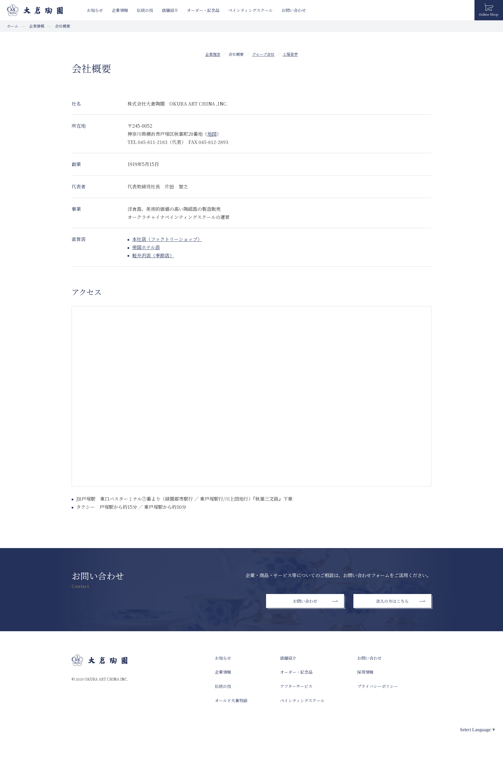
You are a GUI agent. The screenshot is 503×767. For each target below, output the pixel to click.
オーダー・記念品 (203, 10)
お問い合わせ (293, 10)
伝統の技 (145, 10)
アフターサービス (296, 686)
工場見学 (290, 54)
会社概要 (236, 54)
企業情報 (120, 10)
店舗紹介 (170, 10)
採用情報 (365, 672)
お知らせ (95, 10)
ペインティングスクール (250, 10)
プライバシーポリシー (377, 686)
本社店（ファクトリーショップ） (167, 239)
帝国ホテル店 (146, 247)
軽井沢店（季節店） (153, 255)
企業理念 (212, 54)
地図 (212, 134)
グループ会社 (263, 54)
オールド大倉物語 (231, 700)
